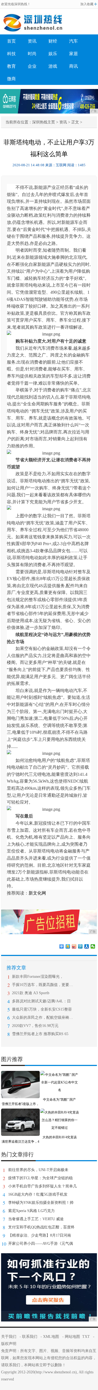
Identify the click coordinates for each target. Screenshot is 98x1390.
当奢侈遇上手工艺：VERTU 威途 (36, 1219)
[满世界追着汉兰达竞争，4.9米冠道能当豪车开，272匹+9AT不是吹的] (20, 1112)
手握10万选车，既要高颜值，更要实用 (42, 985)
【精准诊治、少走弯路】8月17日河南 (39, 1235)
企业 (32, 66)
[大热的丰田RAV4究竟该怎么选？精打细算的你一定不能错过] (59, 1112)
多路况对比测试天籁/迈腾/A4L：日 (41, 1001)
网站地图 (72, 1337)
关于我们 (8, 1337)
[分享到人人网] (86, 946)
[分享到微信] (93, 946)
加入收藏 (86, 4)
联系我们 (29, 1337)
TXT (86, 1337)
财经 (52, 41)
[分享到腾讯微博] (80, 946)
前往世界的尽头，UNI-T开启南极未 (38, 1170)
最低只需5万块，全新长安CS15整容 (42, 1009)
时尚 (32, 53)
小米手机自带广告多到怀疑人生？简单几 (42, 1186)
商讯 (73, 66)
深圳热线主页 (43, 122)
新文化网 (37, 893)
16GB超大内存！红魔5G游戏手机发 (38, 1194)
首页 (11, 41)
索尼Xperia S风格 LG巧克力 (31, 1211)
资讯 (32, 41)
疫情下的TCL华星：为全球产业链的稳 (40, 1178)
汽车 (73, 41)
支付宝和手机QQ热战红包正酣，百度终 (41, 1227)
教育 (11, 66)
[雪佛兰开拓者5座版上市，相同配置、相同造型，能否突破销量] (20, 1075)
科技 (11, 53)
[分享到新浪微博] (74, 946)
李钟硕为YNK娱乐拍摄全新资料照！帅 (41, 1203)
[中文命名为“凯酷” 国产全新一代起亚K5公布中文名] (59, 1075)
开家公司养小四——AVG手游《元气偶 (40, 1244)
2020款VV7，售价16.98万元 (35, 1026)
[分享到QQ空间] (68, 946)
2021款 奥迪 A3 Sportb (30, 993)
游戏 (52, 66)
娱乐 (52, 53)
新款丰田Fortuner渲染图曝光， (37, 977)
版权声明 (8, 1344)
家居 (73, 53)
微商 (11, 78)
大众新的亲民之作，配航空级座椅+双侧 (42, 1017)
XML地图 (51, 1337)
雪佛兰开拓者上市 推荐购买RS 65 (40, 1034)
